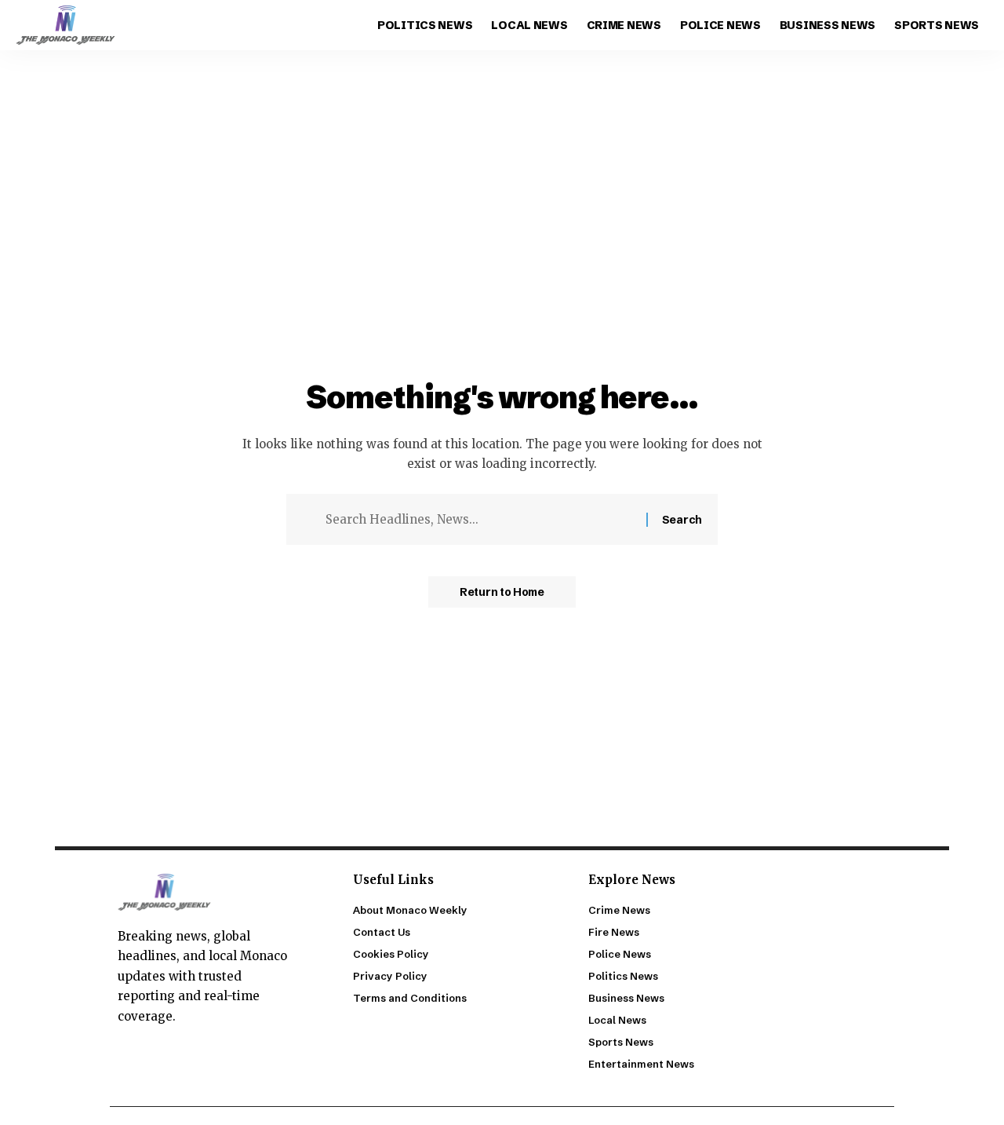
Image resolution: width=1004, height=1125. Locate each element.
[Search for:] (480, 520)
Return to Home (502, 592)
